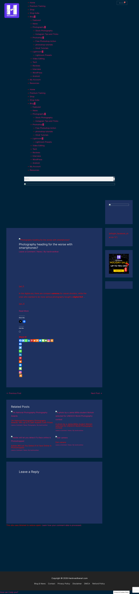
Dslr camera (61, 442)
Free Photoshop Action (45, 41)
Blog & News (40, 583)
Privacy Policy (64, 583)
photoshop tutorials (44, 45)
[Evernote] (43, 340)
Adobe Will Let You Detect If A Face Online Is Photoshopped (31, 447)
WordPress (37, 73)
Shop (32, 9)
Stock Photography (44, 31)
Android (36, 76)
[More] (52, 340)
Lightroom (37, 52)
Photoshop (37, 37)
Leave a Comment (27, 252)
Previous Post (14, 393)
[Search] (114, 179)
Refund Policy (98, 583)
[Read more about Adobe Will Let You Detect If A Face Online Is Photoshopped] (32, 439)
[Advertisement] (54, 214)
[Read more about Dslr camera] (62, 437)
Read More (24, 311)
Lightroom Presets (43, 55)
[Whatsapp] (26, 340)
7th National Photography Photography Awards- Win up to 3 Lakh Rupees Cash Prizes (32, 421)
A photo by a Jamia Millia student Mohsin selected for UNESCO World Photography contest (74, 426)
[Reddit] (34, 340)
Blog (32, 17)
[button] (9, 592)
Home (32, 3)
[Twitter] (23, 340)
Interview (37, 69)
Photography (38, 27)
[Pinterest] (31, 340)
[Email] (45, 340)
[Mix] (37, 340)
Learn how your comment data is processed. (62, 525)
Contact (51, 583)
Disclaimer (77, 583)
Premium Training (37, 6)
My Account (35, 80)
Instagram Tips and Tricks (46, 34)
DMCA (87, 583)
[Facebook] (20, 340)
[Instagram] (48, 340)
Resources (34, 83)
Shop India (34, 13)
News (35, 24)
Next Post (96, 393)
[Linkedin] (28, 340)
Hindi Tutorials (41, 48)
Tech (35, 62)
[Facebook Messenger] (40, 340)
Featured (37, 20)
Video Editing (39, 59)
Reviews (36, 66)
